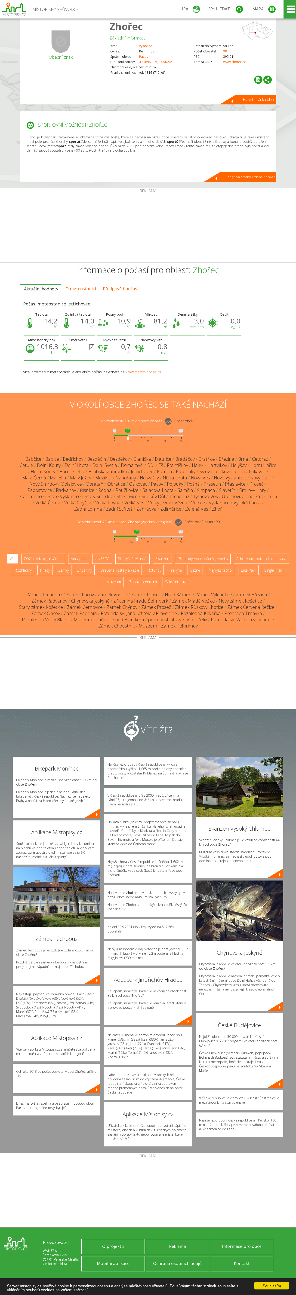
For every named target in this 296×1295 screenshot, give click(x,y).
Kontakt (242, 1263)
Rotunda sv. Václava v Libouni (241, 619)
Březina (226, 459)
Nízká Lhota (175, 478)
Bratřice (207, 459)
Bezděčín (96, 459)
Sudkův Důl (153, 496)
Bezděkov (120, 459)
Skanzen (162, 558)
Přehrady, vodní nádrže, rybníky (203, 558)
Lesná (239, 471)
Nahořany (126, 478)
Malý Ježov (80, 478)
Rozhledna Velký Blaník (46, 619)
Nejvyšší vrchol (220, 570)
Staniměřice (31, 496)
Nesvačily (149, 478)
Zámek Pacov (80, 594)
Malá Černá (34, 478)
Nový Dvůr (260, 478)
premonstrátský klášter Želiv (177, 619)
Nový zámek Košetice (240, 601)
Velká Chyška (77, 503)
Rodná (105, 490)
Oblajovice (71, 484)
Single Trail (273, 570)
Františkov (177, 465)
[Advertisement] (148, 227)
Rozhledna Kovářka (201, 613)
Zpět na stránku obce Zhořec (251, 177)
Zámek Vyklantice (213, 594)
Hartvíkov (217, 465)
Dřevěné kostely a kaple (119, 570)
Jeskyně (176, 570)
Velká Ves (134, 503)
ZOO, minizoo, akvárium (43, 558)
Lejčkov (221, 471)
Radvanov (66, 490)
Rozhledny (23, 570)
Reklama (177, 1246)
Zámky (63, 570)
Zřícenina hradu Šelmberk (141, 601)
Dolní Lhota (77, 465)
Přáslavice (235, 484)
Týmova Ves (205, 496)
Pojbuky (175, 484)
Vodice (198, 503)
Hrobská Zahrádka (107, 471)
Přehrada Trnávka (243, 613)
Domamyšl (132, 465)
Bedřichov (73, 459)
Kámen (164, 471)
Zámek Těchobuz (44, 594)
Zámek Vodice (112, 594)
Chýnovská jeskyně (90, 601)
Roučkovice (127, 490)
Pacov (143, 56)
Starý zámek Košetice (41, 607)
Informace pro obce (242, 1246)
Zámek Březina (251, 594)
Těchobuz (179, 496)
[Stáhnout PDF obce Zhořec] (258, 80)
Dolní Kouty (49, 465)
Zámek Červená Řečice (250, 607)
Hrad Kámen (178, 594)
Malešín (58, 478)
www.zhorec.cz (234, 62)
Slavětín (227, 490)
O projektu (113, 1246)
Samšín (185, 490)
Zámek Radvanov (49, 601)
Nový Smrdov (43, 484)
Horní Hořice (263, 465)
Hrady (45, 570)
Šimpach (206, 490)
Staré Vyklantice (64, 496)
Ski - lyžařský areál (132, 558)
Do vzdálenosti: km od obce (130, 421)
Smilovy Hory (252, 490)
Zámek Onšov (45, 613)
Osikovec (138, 484)
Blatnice (163, 459)
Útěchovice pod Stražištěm (249, 496)
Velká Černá (47, 503)
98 (225, 51)
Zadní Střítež (119, 509)
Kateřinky (185, 471)
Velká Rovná (107, 503)
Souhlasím (272, 1286)
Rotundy (154, 570)
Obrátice (116, 484)
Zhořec (126, 26)
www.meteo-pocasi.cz (144, 372)
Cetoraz (260, 459)
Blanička (142, 459)
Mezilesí (103, 478)
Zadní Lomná (88, 509)
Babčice (33, 459)
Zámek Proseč (146, 594)
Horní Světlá (71, 471)
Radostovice (40, 490)
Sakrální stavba (177, 581)
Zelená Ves (196, 509)
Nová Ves (200, 478)
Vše (12, 558)
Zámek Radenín (80, 613)
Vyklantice (219, 503)
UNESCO (102, 558)
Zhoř (217, 509)
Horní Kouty (43, 471)
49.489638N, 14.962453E (157, 62)
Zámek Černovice (85, 607)
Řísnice (87, 490)
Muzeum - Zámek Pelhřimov (168, 626)
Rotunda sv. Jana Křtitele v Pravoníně (139, 613)
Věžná (181, 503)
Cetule (26, 465)
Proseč (257, 484)
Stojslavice (127, 496)
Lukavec (257, 471)
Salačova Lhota (158, 490)
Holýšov (239, 465)
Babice (52, 459)
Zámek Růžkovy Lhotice (199, 607)
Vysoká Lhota (247, 503)
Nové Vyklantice (230, 478)
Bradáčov (185, 459)
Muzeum (113, 581)
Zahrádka (146, 509)
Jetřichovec (142, 471)
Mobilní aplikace (113, 1263)
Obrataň (94, 484)
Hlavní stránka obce (259, 99)
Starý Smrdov (99, 496)
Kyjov (204, 471)
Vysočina (145, 46)
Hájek (198, 465)
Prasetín (212, 484)
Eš (160, 465)
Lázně (195, 570)
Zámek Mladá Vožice (193, 601)
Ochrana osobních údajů (177, 1263)
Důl (150, 465)
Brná (243, 459)
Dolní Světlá (104, 465)
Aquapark (78, 558)
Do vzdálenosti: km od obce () (124, 522)
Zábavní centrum (143, 581)
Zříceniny (84, 570)
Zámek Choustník (116, 626)
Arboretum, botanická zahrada (261, 558)
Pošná (193, 484)
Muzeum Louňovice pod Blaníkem (109, 619)
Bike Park (248, 570)
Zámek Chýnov (122, 607)
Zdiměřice (170, 509)
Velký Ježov (159, 503)
